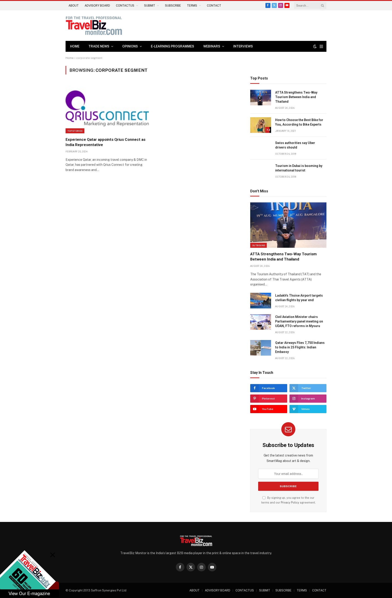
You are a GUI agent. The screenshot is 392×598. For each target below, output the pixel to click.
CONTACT (214, 5)
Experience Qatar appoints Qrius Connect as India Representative (105, 142)
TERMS (192, 5)
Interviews (243, 46)
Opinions (130, 46)
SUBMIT (149, 5)
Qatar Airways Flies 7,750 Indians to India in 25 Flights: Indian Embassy (300, 347)
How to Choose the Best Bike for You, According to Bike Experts (299, 122)
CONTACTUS (125, 5)
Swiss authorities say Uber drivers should (295, 145)
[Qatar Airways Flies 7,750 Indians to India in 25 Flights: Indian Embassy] (260, 348)
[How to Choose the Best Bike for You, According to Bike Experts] (260, 125)
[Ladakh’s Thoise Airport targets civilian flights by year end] (260, 300)
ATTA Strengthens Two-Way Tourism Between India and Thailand (296, 97)
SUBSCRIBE (173, 5)
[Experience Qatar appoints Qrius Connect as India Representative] (107, 108)
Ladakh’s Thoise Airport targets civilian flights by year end (299, 298)
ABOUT (74, 5)
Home (74, 46)
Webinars (211, 46)
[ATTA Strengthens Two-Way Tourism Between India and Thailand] (260, 97)
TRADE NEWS (98, 46)
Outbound (258, 245)
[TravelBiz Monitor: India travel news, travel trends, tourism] (94, 25)
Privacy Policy (290, 502)
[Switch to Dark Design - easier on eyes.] (315, 46)
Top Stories (75, 130)
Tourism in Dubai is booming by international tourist (298, 168)
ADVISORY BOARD (97, 5)
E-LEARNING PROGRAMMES (172, 46)
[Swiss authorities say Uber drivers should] (260, 148)
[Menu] (321, 46)
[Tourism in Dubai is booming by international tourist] (260, 171)
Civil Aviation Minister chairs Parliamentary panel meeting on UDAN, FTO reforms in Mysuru (299, 321)
